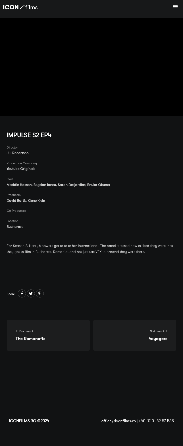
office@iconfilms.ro (118, 421)
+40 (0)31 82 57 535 (156, 421)
